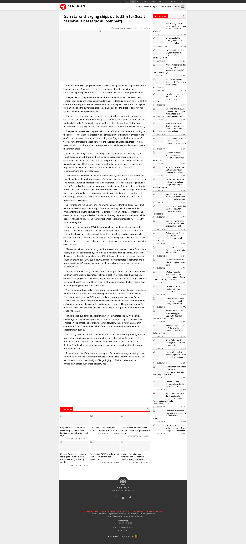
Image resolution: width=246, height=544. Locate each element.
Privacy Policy (123, 530)
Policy (139, 6)
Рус (127, 1)
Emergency (166, 6)
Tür (138, 1)
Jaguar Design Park (127, 536)
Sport (155, 6)
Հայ (122, 1)
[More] (148, 409)
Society (147, 6)
